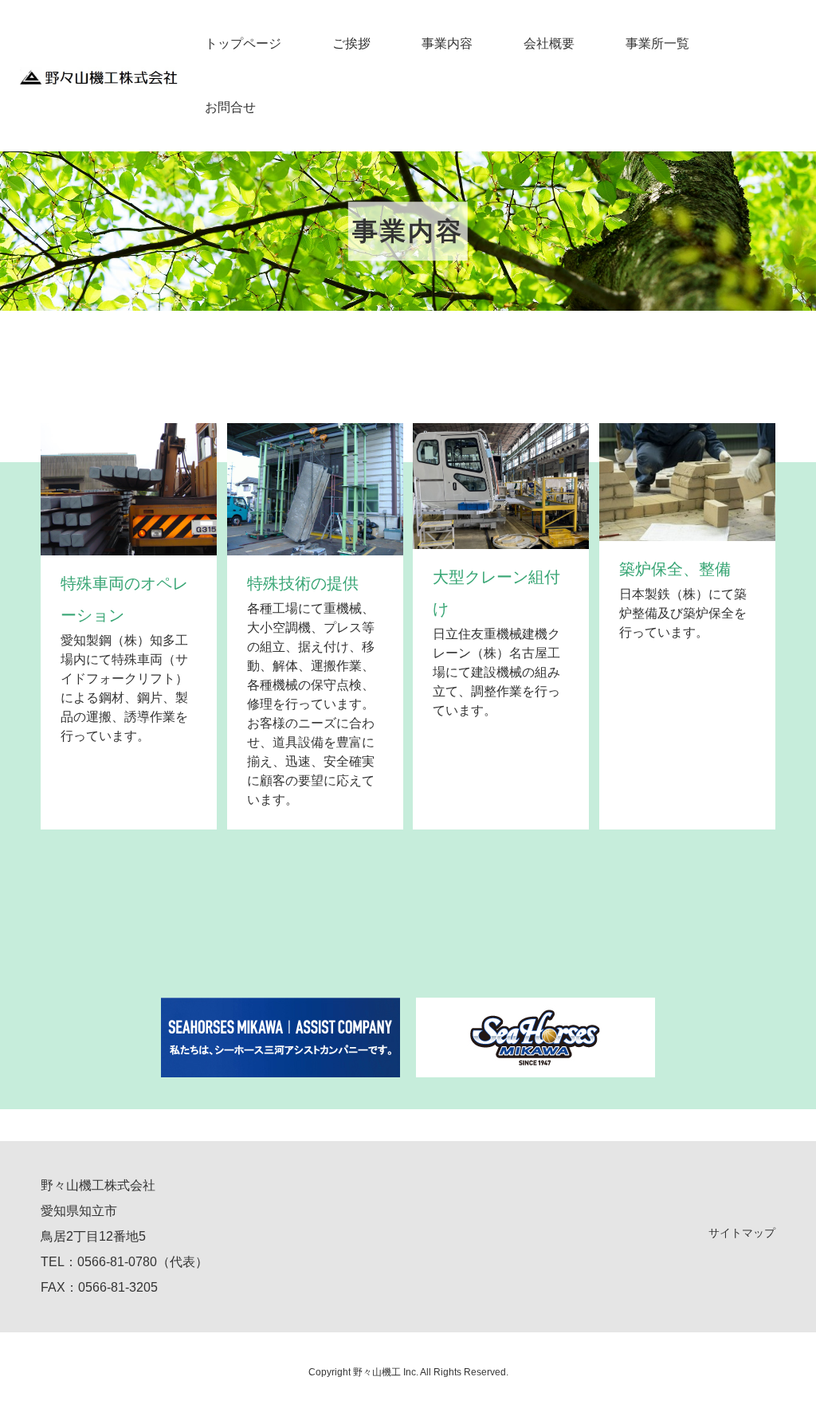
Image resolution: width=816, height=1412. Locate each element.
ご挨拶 (351, 43)
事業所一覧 (657, 43)
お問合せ (230, 107)
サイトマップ (741, 1232)
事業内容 (447, 43)
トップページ (243, 43)
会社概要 (549, 43)
